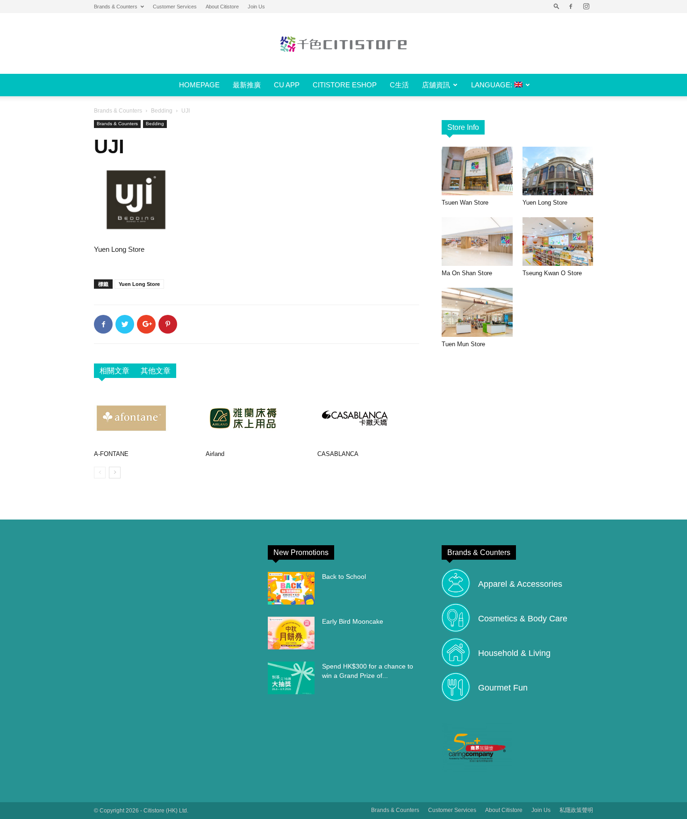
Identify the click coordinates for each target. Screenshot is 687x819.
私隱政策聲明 (576, 810)
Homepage (199, 85)
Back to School (344, 576)
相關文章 (114, 371)
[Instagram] (586, 6)
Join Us (256, 6)
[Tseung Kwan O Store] (558, 241)
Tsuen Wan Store (465, 202)
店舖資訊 (436, 85)
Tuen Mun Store (463, 344)
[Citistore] (343, 44)
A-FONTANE (111, 453)
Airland (215, 453)
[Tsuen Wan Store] (477, 171)
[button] (557, 6)
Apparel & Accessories (520, 584)
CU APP (287, 85)
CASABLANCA (337, 453)
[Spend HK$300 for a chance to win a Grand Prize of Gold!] (291, 678)
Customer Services (175, 6)
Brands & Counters (115, 6)
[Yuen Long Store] (558, 171)
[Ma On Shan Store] (477, 241)
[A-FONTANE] (145, 418)
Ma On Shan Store (467, 273)
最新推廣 (247, 85)
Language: (492, 85)
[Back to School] (291, 588)
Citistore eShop (345, 85)
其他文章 (156, 371)
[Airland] (257, 418)
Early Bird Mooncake (352, 621)
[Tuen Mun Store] (477, 312)
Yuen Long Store (139, 284)
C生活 (399, 85)
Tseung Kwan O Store (552, 273)
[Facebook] (571, 6)
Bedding (161, 110)
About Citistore (222, 6)
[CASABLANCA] (368, 418)
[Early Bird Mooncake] (291, 633)
